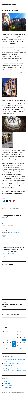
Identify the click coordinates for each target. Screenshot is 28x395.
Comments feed (7, 385)
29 (14, 345)
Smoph (5, 208)
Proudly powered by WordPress (17, 392)
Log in (5, 381)
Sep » (21, 348)
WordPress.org (7, 387)
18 (24, 340)
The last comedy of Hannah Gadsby (16, 370)
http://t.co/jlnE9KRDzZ (14, 232)
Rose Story (6, 369)
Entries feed (6, 383)
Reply (4, 236)
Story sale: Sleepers (14, 367)
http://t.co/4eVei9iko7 (8, 253)
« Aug (6, 348)
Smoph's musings (9, 5)
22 (14, 342)
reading (17, 208)
